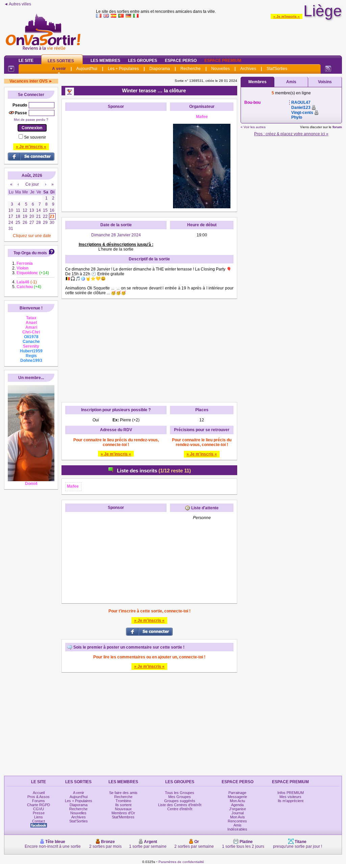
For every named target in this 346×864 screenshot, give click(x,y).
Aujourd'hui (86, 68)
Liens (38, 817)
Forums (38, 801)
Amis (291, 81)
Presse (39, 813)
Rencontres (237, 821)
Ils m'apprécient (290, 801)
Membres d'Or (123, 813)
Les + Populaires (123, 68)
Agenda (237, 805)
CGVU (38, 809)
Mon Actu (237, 801)
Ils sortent (123, 805)
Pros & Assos (38, 797)
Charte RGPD (38, 805)
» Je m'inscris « (286, 16)
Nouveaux (123, 809)
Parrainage (237, 793)
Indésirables (237, 829)
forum (337, 127)
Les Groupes (142, 60)
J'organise (237, 809)
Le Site (26, 60)
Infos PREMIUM (290, 793)
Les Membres (105, 60)
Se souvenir (35, 137)
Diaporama (159, 68)
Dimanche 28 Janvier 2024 (116, 235)
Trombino (123, 801)
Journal (237, 813)
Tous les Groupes (179, 793)
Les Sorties (61, 61)
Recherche (190, 68)
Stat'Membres (123, 817)
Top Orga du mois (30, 253)
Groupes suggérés (179, 801)
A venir (59, 68)
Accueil (39, 793)
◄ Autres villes (17, 4)
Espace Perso (181, 60)
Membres (257, 81)
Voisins (325, 81)
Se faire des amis (123, 793)
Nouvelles (220, 68)
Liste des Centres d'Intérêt (179, 805)
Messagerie (237, 797)
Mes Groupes (179, 797)
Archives (248, 68)
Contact (38, 821)
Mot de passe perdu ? (31, 119)
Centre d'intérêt (179, 809)
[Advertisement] (219, 35)
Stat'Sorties (277, 68)
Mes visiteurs (290, 797)
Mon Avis (237, 817)
